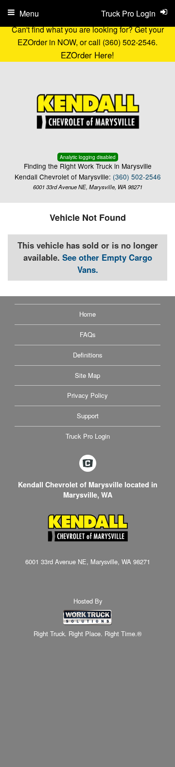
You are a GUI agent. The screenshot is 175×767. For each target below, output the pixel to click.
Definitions (88, 354)
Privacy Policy (87, 395)
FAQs (88, 334)
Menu (29, 13)
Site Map (87, 375)
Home (87, 314)
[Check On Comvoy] (87, 463)
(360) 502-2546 (137, 176)
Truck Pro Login (88, 436)
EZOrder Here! (87, 55)
